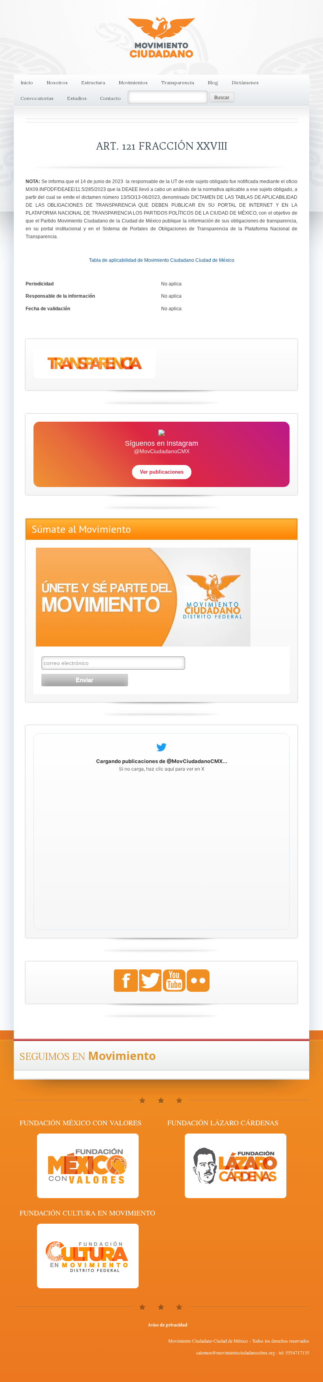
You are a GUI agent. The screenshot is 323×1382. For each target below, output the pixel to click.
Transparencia (177, 82)
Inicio (26, 82)
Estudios (77, 98)
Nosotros (57, 82)
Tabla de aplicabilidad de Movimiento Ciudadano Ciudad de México (161, 260)
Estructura (93, 82)
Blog (213, 82)
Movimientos (133, 82)
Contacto (110, 98)
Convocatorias (37, 98)
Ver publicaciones (162, 472)
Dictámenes (245, 82)
